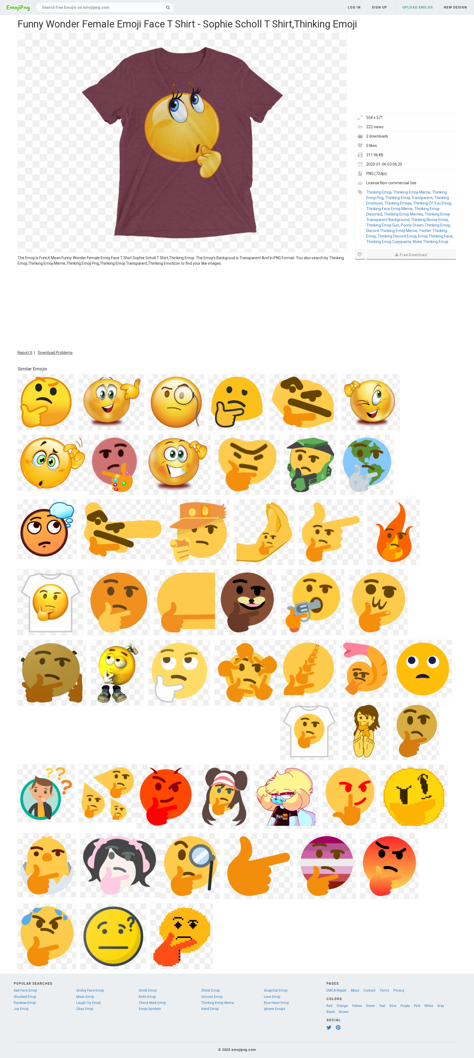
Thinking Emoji (378, 192)
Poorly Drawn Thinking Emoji (425, 225)
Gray (440, 1006)
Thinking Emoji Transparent (409, 198)
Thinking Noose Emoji (429, 219)
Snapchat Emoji (275, 990)
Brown (344, 1012)
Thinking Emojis (397, 203)
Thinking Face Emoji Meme (389, 208)
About (355, 990)
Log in (354, 7)
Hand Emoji (210, 1009)
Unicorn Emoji (211, 997)
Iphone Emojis (274, 1009)
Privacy (398, 990)
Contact (369, 990)
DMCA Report (336, 990)
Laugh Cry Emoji (88, 1003)
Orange (342, 1006)
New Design (455, 7)
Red (329, 1006)
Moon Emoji (85, 997)
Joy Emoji (21, 1009)
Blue (393, 1006)
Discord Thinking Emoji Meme (391, 230)
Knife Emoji (147, 997)
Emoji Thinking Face (435, 236)
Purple (405, 1006)
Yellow (357, 1006)
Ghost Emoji (210, 990)
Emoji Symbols (150, 1009)
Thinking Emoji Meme (411, 192)
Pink (417, 1006)
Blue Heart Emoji (276, 1003)
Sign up (379, 7)
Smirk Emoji (148, 990)
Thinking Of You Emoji (432, 203)
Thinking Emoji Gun (382, 225)
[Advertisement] (182, 307)
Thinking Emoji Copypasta (388, 241)
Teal (382, 1006)
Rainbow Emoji (25, 1003)
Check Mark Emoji (152, 1003)
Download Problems (55, 352)
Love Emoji (272, 997)
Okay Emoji (84, 1009)
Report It (25, 352)
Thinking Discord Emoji (396, 236)
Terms (384, 990)
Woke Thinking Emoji (430, 241)
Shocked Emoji (25, 997)
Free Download (413, 255)
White (428, 1006)
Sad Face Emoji (25, 990)
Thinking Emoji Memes (403, 214)
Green (370, 1006)
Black (330, 1012)
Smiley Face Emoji (90, 990)
